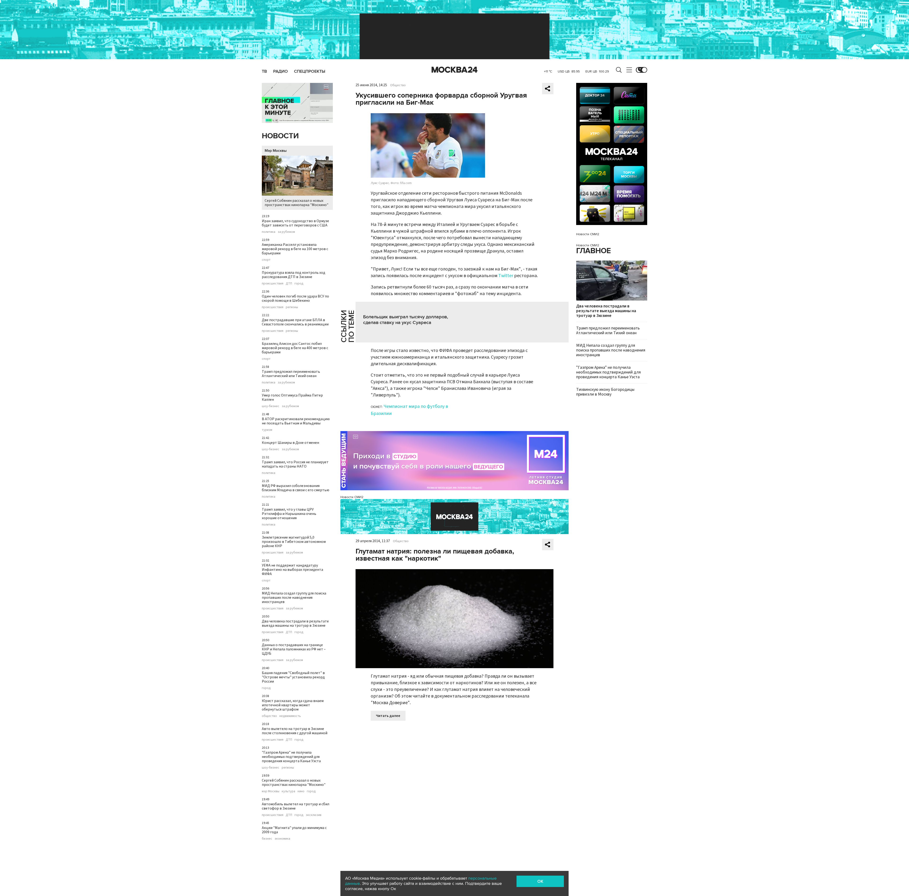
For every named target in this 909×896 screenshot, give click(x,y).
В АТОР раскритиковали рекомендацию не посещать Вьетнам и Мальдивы (296, 421)
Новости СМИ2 (351, 497)
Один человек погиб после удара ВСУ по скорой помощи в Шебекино (295, 298)
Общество (398, 85)
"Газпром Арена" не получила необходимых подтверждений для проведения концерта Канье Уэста (291, 757)
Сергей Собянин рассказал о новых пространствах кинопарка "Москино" (296, 202)
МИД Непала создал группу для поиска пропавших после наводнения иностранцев (294, 597)
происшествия (272, 283)
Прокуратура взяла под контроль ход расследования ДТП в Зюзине (293, 274)
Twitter (505, 275)
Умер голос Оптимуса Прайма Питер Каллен (292, 397)
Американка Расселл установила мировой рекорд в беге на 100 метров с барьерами (295, 249)
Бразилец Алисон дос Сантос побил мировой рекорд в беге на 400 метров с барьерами (295, 348)
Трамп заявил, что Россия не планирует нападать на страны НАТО (295, 464)
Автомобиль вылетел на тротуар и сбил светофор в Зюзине (295, 806)
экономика (282, 838)
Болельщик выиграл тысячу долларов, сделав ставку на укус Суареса (405, 319)
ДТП (289, 283)
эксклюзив (313, 815)
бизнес (267, 838)
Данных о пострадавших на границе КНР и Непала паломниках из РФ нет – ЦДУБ (294, 649)
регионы (292, 307)
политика (268, 232)
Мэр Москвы (276, 150)
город (298, 283)
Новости (280, 136)
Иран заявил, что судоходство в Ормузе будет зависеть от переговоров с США (295, 223)
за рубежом (286, 232)
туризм (267, 430)
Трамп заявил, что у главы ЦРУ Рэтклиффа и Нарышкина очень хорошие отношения (289, 514)
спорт (266, 259)
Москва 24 (454, 69)
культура (288, 791)
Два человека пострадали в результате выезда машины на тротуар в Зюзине (295, 623)
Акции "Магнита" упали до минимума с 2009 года (294, 830)
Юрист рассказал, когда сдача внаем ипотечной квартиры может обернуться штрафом (293, 705)
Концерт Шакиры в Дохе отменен (290, 442)
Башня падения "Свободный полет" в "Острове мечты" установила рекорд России (293, 677)
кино (301, 791)
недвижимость (290, 716)
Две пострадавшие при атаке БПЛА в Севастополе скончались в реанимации (295, 322)
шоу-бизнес (270, 406)
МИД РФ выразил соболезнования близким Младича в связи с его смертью (295, 488)
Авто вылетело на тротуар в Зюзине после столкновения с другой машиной (294, 731)
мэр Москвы (270, 791)
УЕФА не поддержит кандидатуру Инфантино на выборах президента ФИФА (292, 569)
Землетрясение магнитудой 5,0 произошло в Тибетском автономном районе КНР (294, 542)
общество (269, 716)
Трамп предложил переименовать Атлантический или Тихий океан (291, 373)
